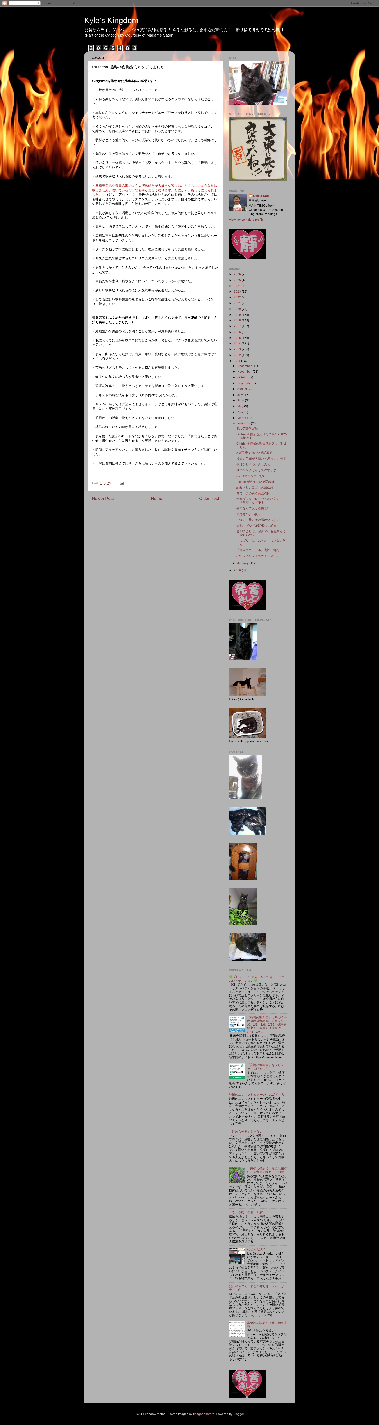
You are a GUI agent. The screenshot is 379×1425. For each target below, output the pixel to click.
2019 (238, 314)
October (243, 377)
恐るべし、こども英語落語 (254, 487)
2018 (238, 320)
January (243, 563)
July (240, 394)
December (245, 365)
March (242, 417)
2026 (238, 274)
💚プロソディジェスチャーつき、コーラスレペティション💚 (257, 978)
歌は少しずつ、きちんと (253, 464)
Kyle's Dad (261, 195)
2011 (237, 360)
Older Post (209, 498)
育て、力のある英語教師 (253, 493)
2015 (238, 337)
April (240, 412)
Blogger (238, 1414)
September (245, 383)
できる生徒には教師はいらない (257, 520)
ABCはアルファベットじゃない (257, 555)
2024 (238, 285)
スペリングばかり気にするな (256, 470)
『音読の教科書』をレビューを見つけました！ (267, 1066)
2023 (238, 291)
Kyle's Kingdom (111, 20)
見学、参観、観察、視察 (246, 1212)
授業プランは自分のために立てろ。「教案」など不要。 (261, 500)
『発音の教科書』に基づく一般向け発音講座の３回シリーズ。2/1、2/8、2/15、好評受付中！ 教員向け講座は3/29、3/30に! (267, 1024)
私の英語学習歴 (247, 428)
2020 (238, 309)
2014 (238, 343)
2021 (238, 303)
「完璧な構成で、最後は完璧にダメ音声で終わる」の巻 (267, 1170)
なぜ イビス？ (256, 1249)
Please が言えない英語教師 (255, 481)
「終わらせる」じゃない (246, 1131)
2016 (238, 332)
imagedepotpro (203, 1414)
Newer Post (103, 498)
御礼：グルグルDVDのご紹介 (256, 525)
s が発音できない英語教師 (254, 452)
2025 (238, 280)
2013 (238, 349)
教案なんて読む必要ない (253, 508)
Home (156, 498)
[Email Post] (121, 483)
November (245, 371)
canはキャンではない (251, 476)
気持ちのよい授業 (248, 514)
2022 (238, 297)
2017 (238, 326)
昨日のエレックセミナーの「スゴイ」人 (256, 1094)
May (240, 406)
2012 (238, 355)
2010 (238, 570)
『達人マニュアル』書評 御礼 (257, 550)
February (244, 423)
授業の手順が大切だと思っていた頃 (261, 458)
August (242, 388)
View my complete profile (246, 219)
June (241, 400)
